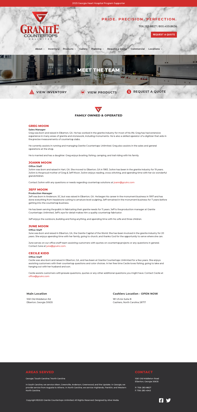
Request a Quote (117, 49)
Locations (154, 49)
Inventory (53, 49)
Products (68, 49)
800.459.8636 (168, 26)
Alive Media (113, 400)
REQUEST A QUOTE (164, 34)
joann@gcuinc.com (124, 182)
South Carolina (42, 378)
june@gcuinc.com (56, 246)
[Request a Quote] (146, 91)
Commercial (138, 49)
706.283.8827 (148, 26)
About (38, 49)
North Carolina (58, 378)
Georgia (29, 378)
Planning (96, 49)
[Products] (98, 92)
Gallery (83, 49)
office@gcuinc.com (39, 276)
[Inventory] (51, 92)
